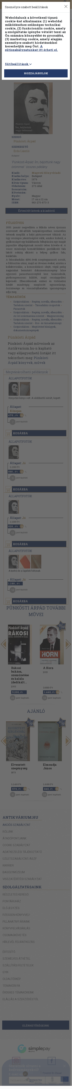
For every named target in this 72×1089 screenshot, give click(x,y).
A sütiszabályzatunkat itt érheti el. (31, 48)
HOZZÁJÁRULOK (36, 73)
